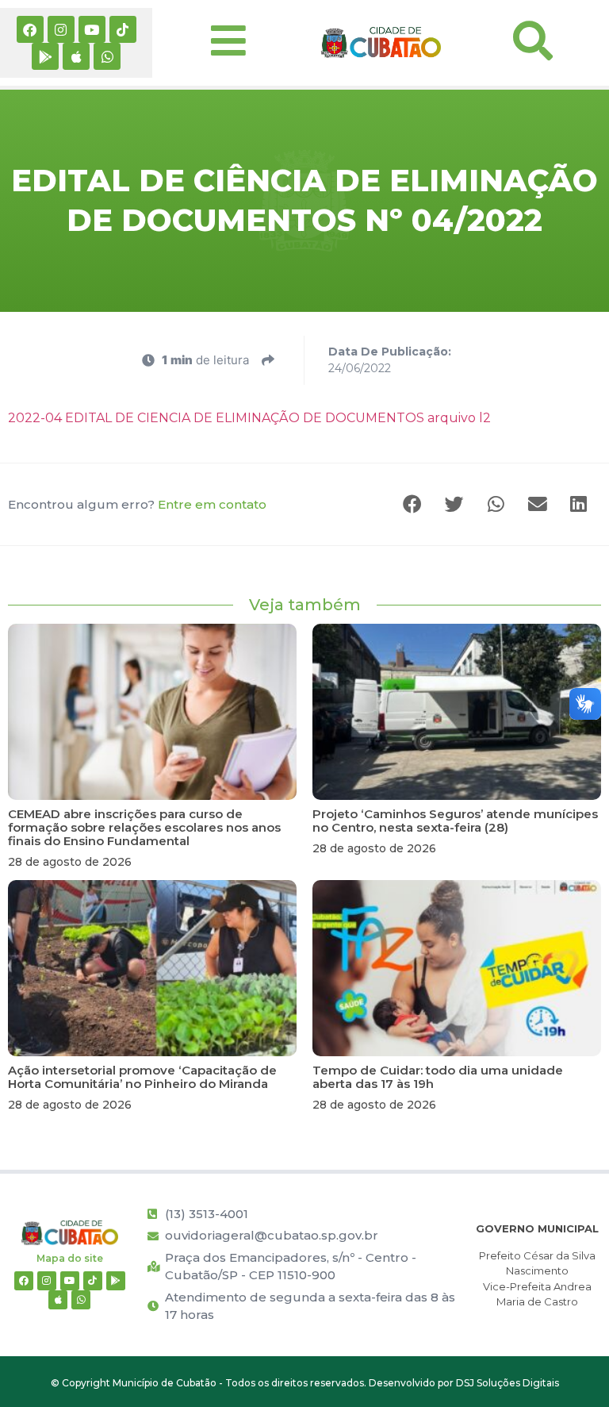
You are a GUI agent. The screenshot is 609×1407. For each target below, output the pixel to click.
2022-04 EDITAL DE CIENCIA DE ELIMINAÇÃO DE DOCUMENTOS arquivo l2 (249, 417)
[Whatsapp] (107, 56)
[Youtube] (92, 29)
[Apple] (76, 56)
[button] (414, 504)
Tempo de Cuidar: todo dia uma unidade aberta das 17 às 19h (437, 1077)
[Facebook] (30, 29)
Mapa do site (69, 1258)
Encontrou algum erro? (137, 504)
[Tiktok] (122, 29)
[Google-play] (45, 56)
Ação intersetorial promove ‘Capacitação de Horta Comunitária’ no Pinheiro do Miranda (142, 1077)
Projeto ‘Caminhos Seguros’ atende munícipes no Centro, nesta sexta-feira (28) (455, 820)
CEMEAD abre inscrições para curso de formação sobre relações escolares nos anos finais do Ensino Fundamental (144, 827)
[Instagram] (61, 29)
